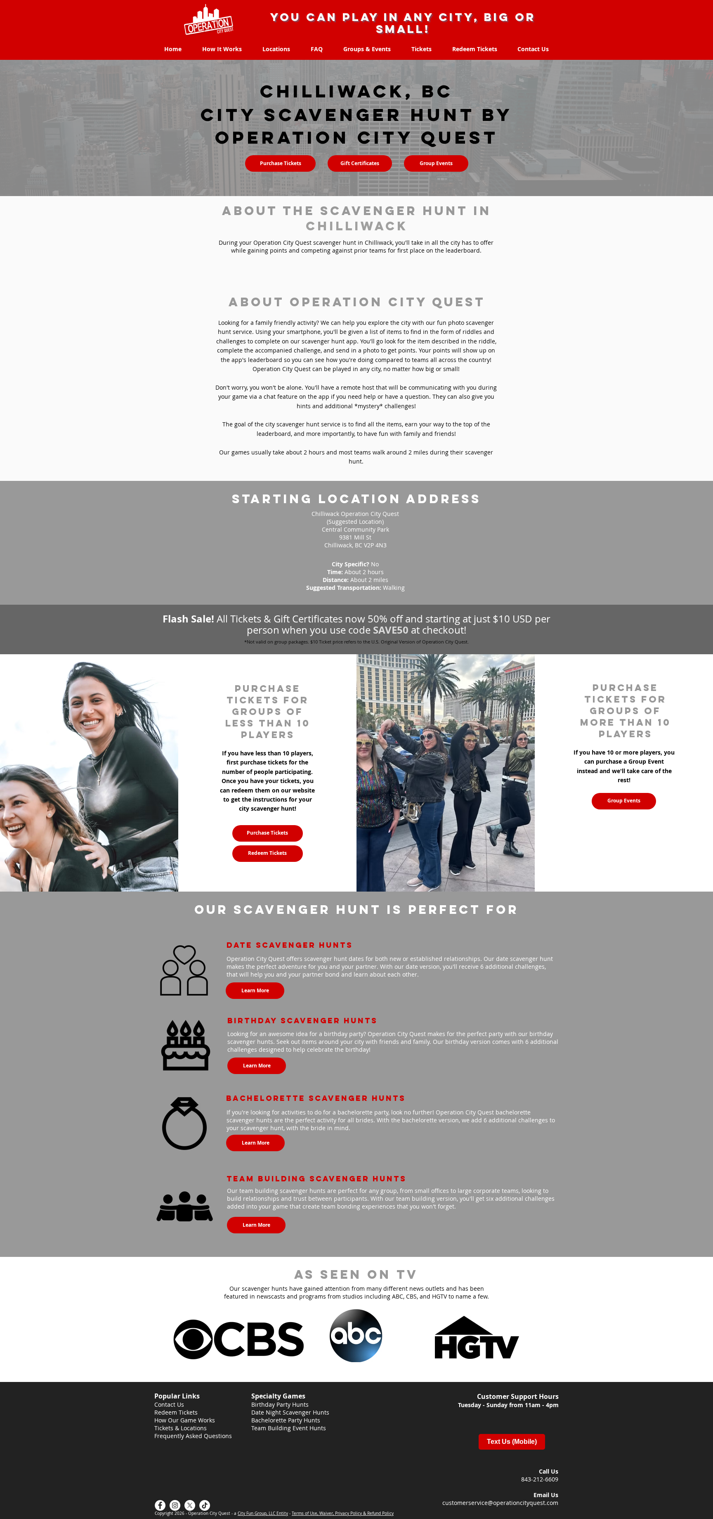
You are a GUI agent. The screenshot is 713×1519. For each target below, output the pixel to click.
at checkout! (437, 629)
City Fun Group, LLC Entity (263, 1513)
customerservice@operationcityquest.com (500, 1503)
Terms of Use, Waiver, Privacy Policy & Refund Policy (343, 1513)
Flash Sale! (190, 619)
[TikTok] (204, 1505)
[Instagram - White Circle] (175, 1505)
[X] (189, 1505)
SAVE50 (390, 630)
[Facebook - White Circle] (160, 1505)
